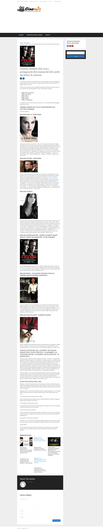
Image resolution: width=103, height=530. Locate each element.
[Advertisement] (51, 23)
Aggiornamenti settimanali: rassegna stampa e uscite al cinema (40, 449)
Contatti (47, 35)
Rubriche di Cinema (33, 1)
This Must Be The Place (47, 177)
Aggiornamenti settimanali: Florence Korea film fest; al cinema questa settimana (40, 470)
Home (18, 1)
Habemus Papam (33, 346)
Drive (59, 307)
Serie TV (50, 1)
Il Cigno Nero (39, 144)
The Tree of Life (52, 178)
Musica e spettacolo (57, 1)
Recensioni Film (24, 1)
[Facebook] (68, 46)
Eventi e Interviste (43, 1)
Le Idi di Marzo (28, 267)
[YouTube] (72, 46)
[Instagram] (70, 46)
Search (75, 56)
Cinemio (18, 528)
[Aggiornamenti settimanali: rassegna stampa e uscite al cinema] (40, 441)
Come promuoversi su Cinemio (34, 35)
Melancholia (51, 222)
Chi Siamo (21, 35)
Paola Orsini (30, 481)
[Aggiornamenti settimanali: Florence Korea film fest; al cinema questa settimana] (40, 462)
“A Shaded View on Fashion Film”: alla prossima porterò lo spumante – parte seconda (26, 461)
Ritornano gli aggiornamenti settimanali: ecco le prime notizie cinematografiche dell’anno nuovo (26, 450)
